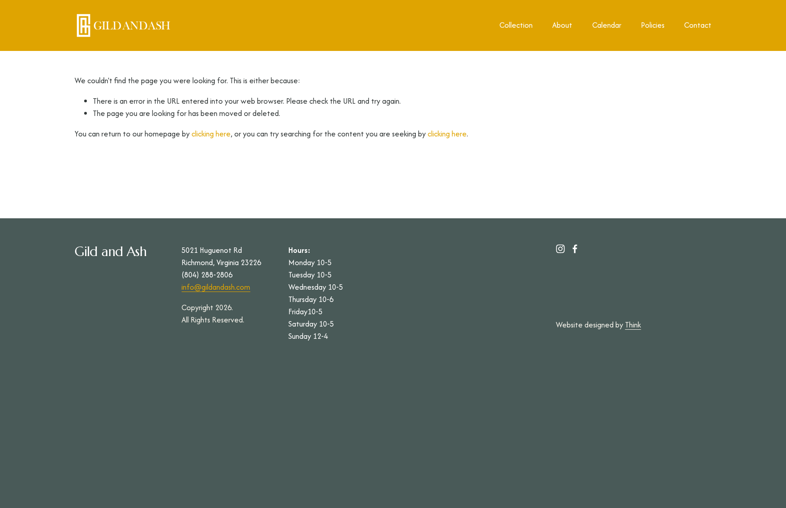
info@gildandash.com (215, 287)
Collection (516, 25)
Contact (697, 25)
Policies (653, 25)
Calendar (606, 25)
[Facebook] (574, 248)
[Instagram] (560, 248)
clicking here (211, 133)
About (562, 25)
